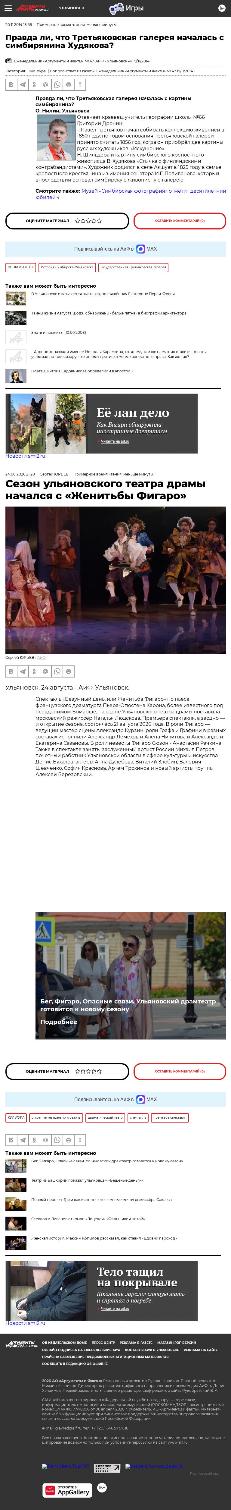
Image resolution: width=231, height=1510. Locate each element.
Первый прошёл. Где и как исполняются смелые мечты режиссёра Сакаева (101, 1199)
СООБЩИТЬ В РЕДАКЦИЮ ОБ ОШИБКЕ (75, 1364)
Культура (37, 71)
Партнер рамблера (204, 1473)
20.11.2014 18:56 (18, 24)
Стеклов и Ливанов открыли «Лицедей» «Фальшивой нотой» (88, 1219)
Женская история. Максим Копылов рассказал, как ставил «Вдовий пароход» (104, 1238)
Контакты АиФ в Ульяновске (152, 1350)
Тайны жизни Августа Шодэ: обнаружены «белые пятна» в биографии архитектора (108, 313)
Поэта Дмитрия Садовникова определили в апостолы (82, 371)
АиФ (41, 657)
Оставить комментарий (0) (180, 221)
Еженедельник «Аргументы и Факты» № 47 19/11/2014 (144, 71)
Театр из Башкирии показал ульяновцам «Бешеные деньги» (87, 1180)
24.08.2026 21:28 (20, 474)
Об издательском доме (64, 1343)
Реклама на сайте (201, 1350)
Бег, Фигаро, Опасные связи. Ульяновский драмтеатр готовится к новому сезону (128, 1005)
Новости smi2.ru (25, 456)
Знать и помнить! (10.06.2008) (58, 332)
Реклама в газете (136, 1343)
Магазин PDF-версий (176, 1343)
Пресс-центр (103, 1343)
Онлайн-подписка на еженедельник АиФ (81, 1350)
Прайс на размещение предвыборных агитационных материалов (105, 1357)
